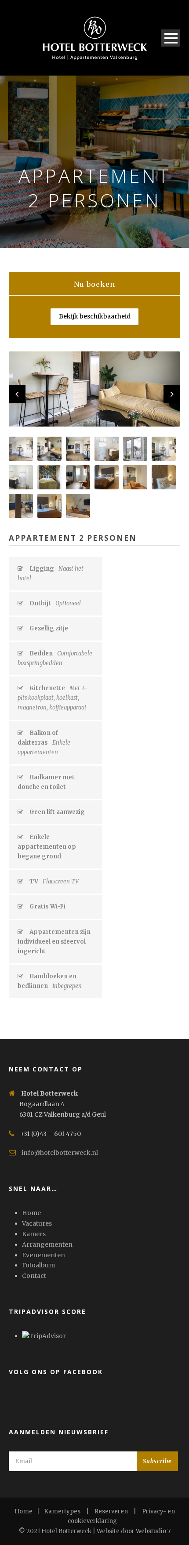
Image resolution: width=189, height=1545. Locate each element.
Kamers (34, 1234)
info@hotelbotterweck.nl (60, 1153)
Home (31, 1213)
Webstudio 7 (153, 1531)
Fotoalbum (38, 1265)
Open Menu (170, 38)
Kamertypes (62, 1511)
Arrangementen (47, 1244)
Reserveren (111, 1511)
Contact (34, 1276)
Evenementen (43, 1255)
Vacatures (37, 1223)
